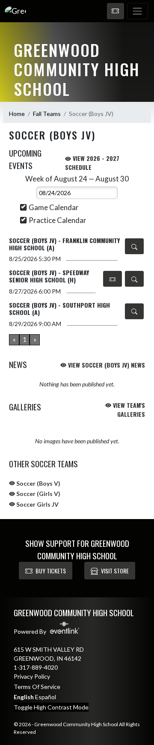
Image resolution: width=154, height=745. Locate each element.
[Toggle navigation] (137, 11)
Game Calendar (54, 207)
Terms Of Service (37, 686)
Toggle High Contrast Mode (51, 707)
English (24, 696)
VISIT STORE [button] (115, 570)
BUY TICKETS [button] (51, 570)
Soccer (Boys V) (37, 483)
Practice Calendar (57, 220)
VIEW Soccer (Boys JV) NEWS (105, 364)
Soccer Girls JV (37, 504)
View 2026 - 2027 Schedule (92, 163)
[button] (115, 11)
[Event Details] (134, 246)
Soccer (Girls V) (37, 493)
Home (17, 113)
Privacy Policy (32, 676)
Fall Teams (47, 113)
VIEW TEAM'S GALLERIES (128, 410)
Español (45, 696)
